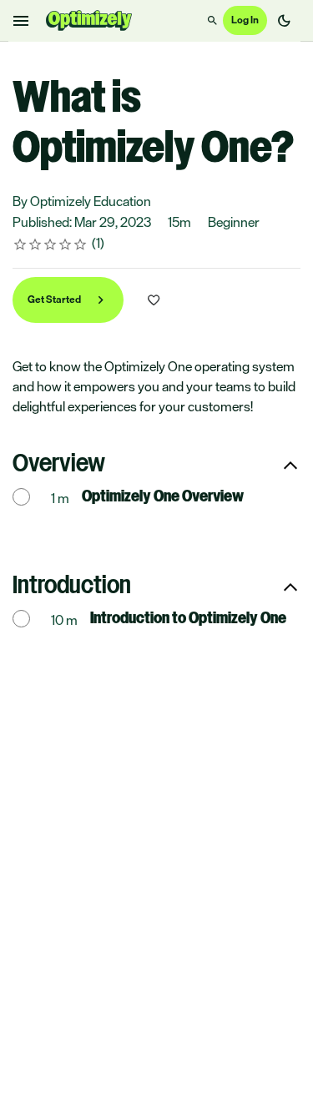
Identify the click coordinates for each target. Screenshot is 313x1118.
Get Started (55, 299)
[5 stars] (80, 244)
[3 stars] (50, 244)
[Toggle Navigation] (21, 21)
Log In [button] (245, 20)
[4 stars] (65, 244)
